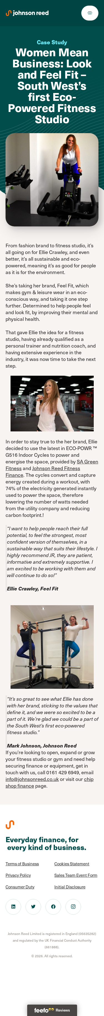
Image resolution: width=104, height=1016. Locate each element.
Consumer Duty (20, 887)
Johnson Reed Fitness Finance (43, 471)
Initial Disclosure (69, 887)
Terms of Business (22, 864)
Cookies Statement (71, 864)
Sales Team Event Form (75, 875)
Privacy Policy (18, 875)
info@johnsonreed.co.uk (32, 779)
